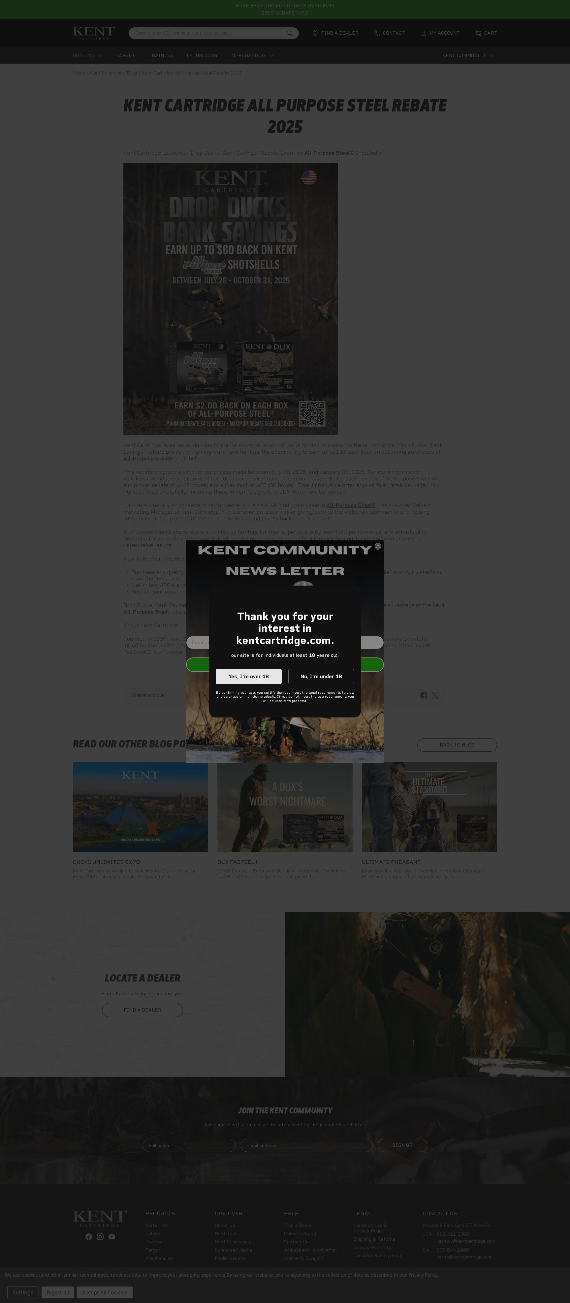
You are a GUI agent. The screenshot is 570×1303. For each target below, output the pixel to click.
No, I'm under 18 (321, 677)
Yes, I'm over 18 (249, 677)
